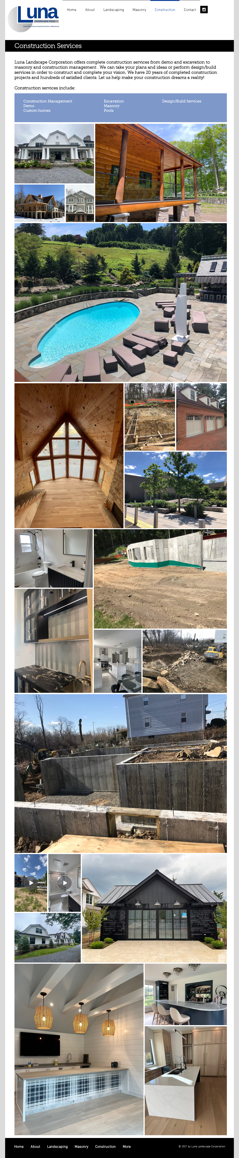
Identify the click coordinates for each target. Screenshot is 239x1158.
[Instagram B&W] (204, 9)
